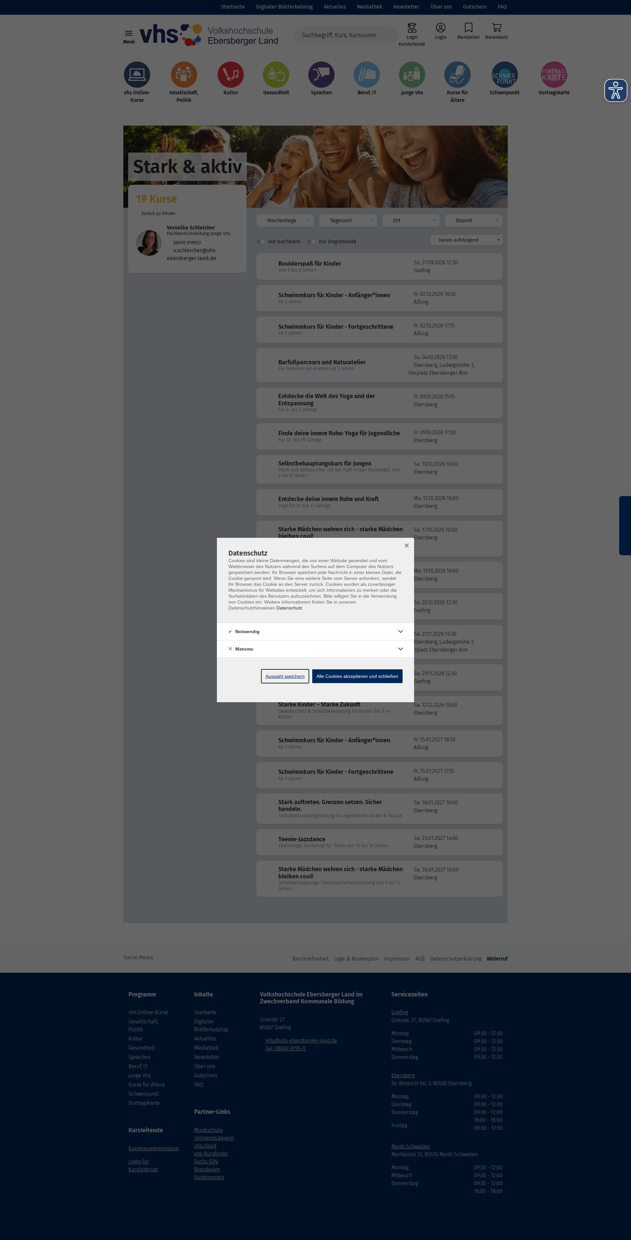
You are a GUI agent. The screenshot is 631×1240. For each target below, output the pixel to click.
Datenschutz (289, 607)
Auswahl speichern (285, 676)
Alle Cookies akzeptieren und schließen (357, 676)
